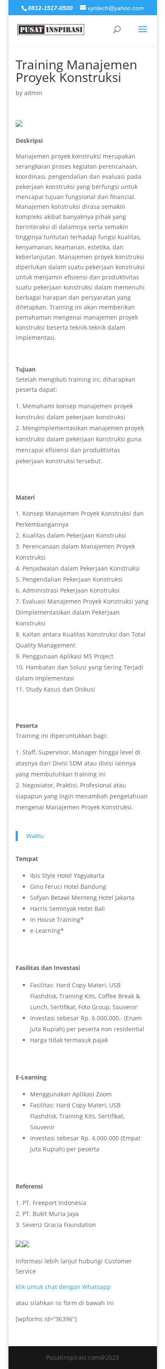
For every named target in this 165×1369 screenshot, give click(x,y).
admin (33, 93)
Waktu (35, 836)
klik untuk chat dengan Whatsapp (63, 1287)
